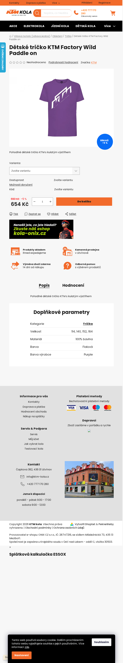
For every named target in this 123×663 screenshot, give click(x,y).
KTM (94, 62)
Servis (33, 434)
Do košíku (84, 201)
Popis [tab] (44, 285)
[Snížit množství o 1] (34, 202)
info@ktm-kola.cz (38, 477)
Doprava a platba (36, 2)
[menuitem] (13, 26)
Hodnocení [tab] (73, 285)
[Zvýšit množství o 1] (50, 202)
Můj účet (34, 439)
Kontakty (14, 2)
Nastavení (21, 655)
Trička (88, 324)
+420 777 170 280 (88, 12)
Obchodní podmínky (38, 528)
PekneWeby (106, 524)
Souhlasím (101, 642)
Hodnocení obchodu (34, 411)
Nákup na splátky (34, 416)
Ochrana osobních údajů (68, 528)
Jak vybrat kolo (34, 444)
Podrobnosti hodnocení (63, 62)
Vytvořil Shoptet (85, 524)
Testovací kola (34, 449)
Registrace (105, 2)
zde (27, 647)
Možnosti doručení (21, 185)
